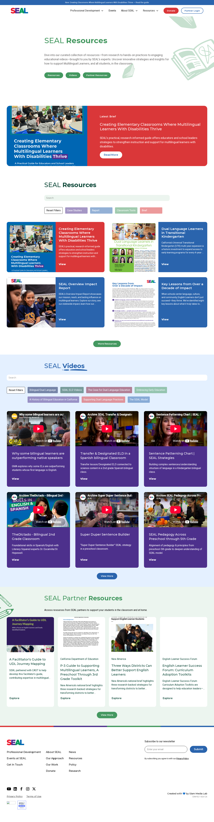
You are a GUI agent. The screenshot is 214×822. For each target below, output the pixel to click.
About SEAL (53, 752)
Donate (171, 10)
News (72, 752)
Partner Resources (96, 75)
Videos (73, 75)
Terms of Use (33, 796)
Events (112, 10)
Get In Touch (15, 764)
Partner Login (192, 10)
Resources (54, 75)
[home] (19, 10)
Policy (72, 764)
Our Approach (55, 758)
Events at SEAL (16, 758)
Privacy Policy (15, 796)
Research (75, 770)
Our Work (52, 764)
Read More (111, 154)
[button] (87, 10)
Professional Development (24, 752)
